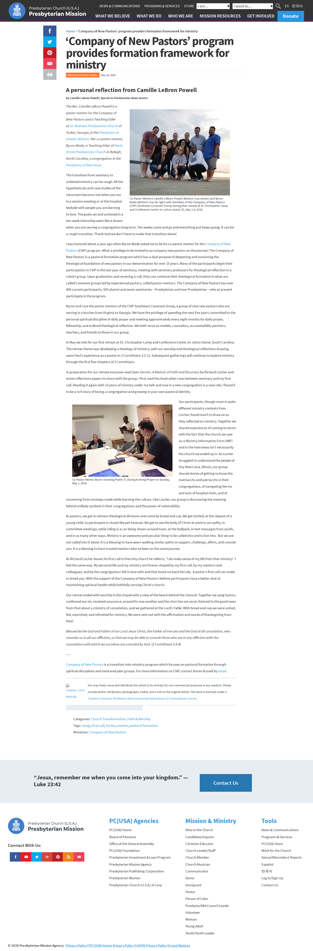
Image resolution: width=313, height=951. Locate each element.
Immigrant (193, 885)
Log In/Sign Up (272, 878)
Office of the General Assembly (131, 843)
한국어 (297, 6)
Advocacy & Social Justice (82, 75)
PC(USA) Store (272, 843)
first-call (98, 725)
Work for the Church (276, 850)
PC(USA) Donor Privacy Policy (111, 945)
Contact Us (225, 783)
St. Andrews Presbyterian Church (94, 126)
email (222, 671)
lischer (111, 725)
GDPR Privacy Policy (151, 945)
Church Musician (197, 864)
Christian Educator (199, 843)
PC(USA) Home (120, 829)
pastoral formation (143, 725)
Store (189, 6)
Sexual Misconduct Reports (281, 857)
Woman (191, 919)
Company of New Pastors (84, 664)
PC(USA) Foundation (124, 850)
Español (267, 864)
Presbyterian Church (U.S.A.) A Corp (135, 885)
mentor (122, 725)
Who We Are (180, 16)
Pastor (190, 891)
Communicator (196, 871)
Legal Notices (179, 945)
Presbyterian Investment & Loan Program (140, 857)
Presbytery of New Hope (83, 165)
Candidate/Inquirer (199, 837)
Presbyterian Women (124, 878)
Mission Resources (220, 16)
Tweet (48, 39)
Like (47, 28)
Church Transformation (108, 719)
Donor (190, 878)
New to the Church (199, 829)
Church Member (197, 857)
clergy (86, 725)
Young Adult (194, 926)
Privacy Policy (76, 945)
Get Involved (260, 16)
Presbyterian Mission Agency (130, 864)
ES (287, 6)
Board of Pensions (122, 837)
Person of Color (196, 898)
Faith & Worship (138, 719)
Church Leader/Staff (200, 850)
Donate (291, 16)
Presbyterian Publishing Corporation (136, 871)
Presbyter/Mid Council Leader (207, 905)
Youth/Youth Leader (200, 933)
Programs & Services (162, 6)
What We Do (149, 16)
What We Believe (112, 16)
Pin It (48, 50)
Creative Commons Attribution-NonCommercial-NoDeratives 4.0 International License (142, 698)
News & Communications (119, 6)
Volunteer (192, 912)
